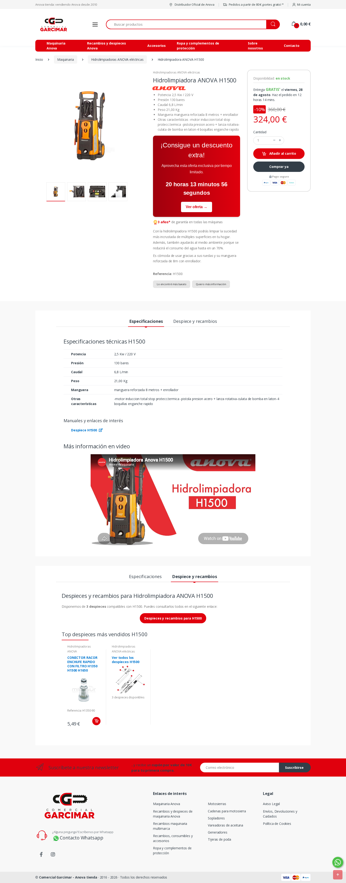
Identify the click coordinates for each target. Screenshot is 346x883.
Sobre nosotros (255, 45)
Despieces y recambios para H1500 (173, 618)
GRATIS (272, 89)
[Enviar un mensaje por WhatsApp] (337, 862)
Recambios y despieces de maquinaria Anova (173, 813)
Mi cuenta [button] (304, 4)
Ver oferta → (196, 207)
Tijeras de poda (219, 839)
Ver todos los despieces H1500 (125, 659)
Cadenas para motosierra (227, 811)
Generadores (217, 832)
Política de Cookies (277, 823)
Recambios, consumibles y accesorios (173, 838)
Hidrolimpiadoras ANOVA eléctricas (176, 72)
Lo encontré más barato (171, 284)
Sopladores (216, 818)
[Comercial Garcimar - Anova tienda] (53, 24)
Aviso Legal (271, 804)
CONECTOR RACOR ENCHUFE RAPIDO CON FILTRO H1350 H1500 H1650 (82, 663)
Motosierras (217, 804)
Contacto (291, 45)
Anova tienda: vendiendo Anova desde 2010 (66, 4)
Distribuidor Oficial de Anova (194, 4)
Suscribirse (294, 767)
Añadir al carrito (282, 153)
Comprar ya (279, 166)
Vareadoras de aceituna (225, 825)
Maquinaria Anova (56, 45)
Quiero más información (211, 284)
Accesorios (156, 45)
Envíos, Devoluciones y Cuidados (280, 813)
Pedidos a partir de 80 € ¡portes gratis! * (256, 4)
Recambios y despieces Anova (106, 45)
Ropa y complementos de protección (198, 45)
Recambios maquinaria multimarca (170, 826)
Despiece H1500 (84, 430)
